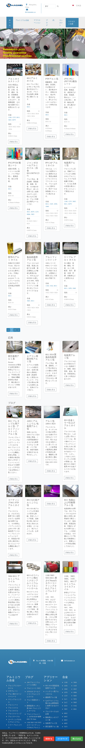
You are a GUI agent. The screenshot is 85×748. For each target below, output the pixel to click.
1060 (47, 206)
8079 (14, 120)
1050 (55, 204)
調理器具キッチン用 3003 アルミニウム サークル (34, 708)
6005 (65, 723)
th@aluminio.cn (30, 12)
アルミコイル (13, 708)
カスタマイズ (62, 739)
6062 (65, 713)
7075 (65, 726)
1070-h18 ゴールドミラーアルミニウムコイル (33, 694)
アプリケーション (37, 21)
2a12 (65, 702)
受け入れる (77, 739)
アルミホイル (13, 710)
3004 (75, 682)
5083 (75, 696)
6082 (65, 716)
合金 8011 (25, 45)
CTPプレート (13, 691)
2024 (65, 706)
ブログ (47, 22)
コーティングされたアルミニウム (14, 720)
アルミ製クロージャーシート (14, 695)
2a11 (65, 699)
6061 (75, 709)
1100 (10, 117)
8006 (28, 214)
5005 (75, 702)
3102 (51, 286)
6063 (65, 720)
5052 (75, 699)
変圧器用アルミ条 (52, 726)
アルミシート (13, 705)
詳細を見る (13, 142)
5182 (75, 706)
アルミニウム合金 (22, 20)
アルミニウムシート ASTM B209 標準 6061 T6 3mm (34, 716)
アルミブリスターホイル (14, 686)
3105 (51, 204)
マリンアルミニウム (14, 700)
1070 (65, 692)
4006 (75, 692)
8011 (18, 117)
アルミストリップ (14, 713)
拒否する (49, 739)
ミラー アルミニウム (15, 726)
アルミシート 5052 (33, 688)
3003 (10, 120)
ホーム (10, 22)
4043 (75, 689)
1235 (14, 117)
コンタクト (61, 22)
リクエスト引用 (71, 22)
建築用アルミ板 (51, 697)
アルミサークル (14, 716)
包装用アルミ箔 (51, 723)
